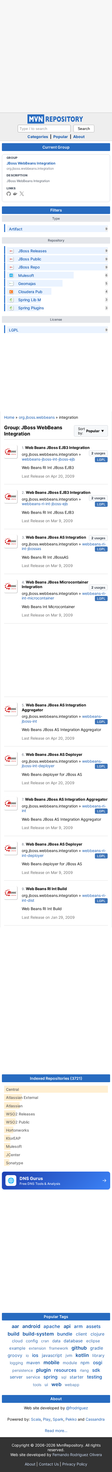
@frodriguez (77, 1408)
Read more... (56, 1430)
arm (79, 1326)
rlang (85, 1370)
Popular (60, 136)
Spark (58, 1419)
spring (51, 1377)
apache (52, 1326)
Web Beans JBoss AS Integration (56, 537)
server (17, 1377)
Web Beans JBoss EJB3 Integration (57, 447)
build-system (39, 1334)
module (70, 1362)
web (57, 1384)
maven (33, 1362)
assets (93, 1326)
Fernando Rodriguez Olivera (77, 1454)
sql (64, 1377)
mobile (52, 1362)
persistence (23, 1370)
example (18, 1348)
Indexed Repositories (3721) (56, 1078)
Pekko (71, 1419)
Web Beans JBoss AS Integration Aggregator (66, 799)
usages (98, 453)
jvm (69, 1355)
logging (17, 1362)
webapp (72, 1384)
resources (66, 1370)
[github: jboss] (9, 194)
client (82, 1334)
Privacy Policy (74, 1464)
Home (9, 417)
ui (47, 1384)
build (14, 1334)
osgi (97, 1362)
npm (85, 1362)
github (79, 1348)
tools (37, 1384)
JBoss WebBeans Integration (31, 163)
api (68, 1326)
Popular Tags (56, 1316)
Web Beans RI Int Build (46, 888)
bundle (65, 1334)
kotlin (83, 1355)
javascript (52, 1355)
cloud (18, 1340)
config (32, 1340)
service (33, 1377)
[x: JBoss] (22, 194)
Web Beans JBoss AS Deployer (54, 754)
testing (94, 1377)
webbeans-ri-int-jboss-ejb (45, 503)
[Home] (56, 122)
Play (47, 1419)
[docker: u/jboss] (15, 194)
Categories (37, 136)
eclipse (93, 1340)
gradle (96, 1348)
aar (16, 1326)
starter (77, 1377)
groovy (16, 1355)
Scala (36, 1419)
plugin (44, 1370)
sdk (96, 1370)
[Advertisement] (56, 55)
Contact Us (49, 1464)
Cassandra (95, 1419)
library (98, 1355)
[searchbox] (44, 128)
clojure (97, 1334)
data (56, 1340)
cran (45, 1341)
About (79, 136)
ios (36, 1355)
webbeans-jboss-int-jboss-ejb (48, 459)
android (31, 1326)
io (28, 1355)
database (74, 1340)
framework (59, 1348)
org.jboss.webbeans (37, 417)
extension (38, 1348)
